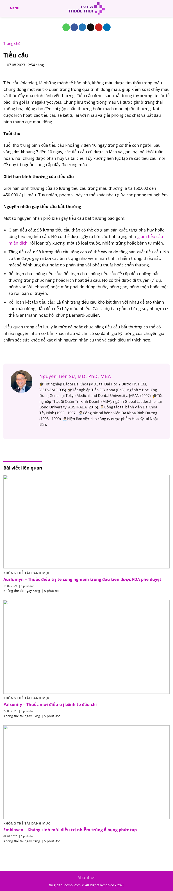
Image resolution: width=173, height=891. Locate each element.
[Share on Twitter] (82, 27)
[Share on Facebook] (74, 27)
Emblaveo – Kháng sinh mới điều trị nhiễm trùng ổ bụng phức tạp (70, 829)
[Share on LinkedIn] (107, 27)
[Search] (168, 8)
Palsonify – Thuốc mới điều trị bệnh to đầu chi (50, 704)
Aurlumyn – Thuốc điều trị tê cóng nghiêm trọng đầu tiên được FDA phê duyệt (82, 579)
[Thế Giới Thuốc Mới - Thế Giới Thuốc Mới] (86, 8)
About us (86, 877)
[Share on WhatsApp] (66, 27)
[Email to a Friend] (90, 27)
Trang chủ (11, 43)
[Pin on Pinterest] (98, 27)
